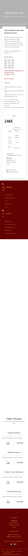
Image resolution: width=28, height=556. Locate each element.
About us (7, 551)
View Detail (20, 443)
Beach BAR (13, 551)
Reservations (19, 551)
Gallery (24, 24)
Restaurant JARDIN (7, 552)
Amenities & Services (13, 24)
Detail (3, 24)
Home (3, 551)
